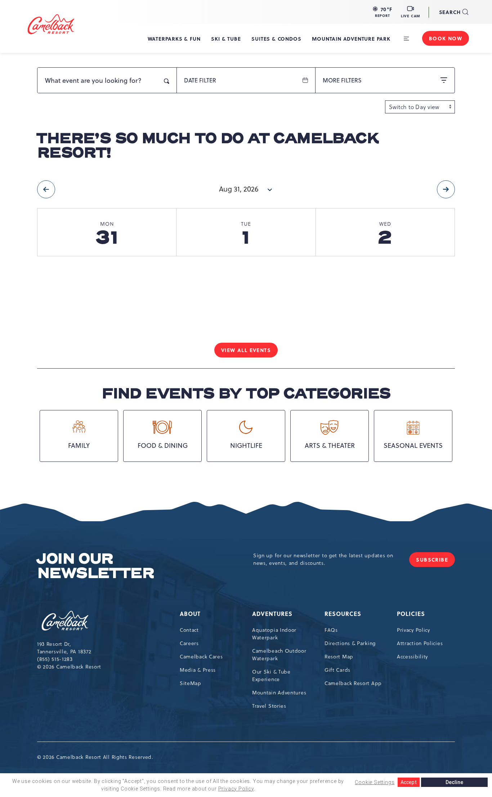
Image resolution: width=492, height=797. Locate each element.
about (190, 613)
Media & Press (198, 670)
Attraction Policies (420, 643)
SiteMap (190, 683)
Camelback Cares (201, 656)
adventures (272, 613)
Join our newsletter (95, 566)
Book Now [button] (445, 38)
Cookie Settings (374, 782)
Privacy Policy (413, 630)
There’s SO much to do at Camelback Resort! (207, 145)
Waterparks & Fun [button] (174, 38)
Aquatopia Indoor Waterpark (274, 633)
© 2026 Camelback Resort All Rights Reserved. (95, 757)
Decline (454, 782)
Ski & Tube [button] (226, 38)
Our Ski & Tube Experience (271, 675)
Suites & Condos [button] (276, 38)
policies (411, 613)
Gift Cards (337, 670)
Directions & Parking (350, 643)
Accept (409, 782)
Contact (189, 630)
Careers (189, 643)
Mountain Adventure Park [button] (351, 38)
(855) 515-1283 (55, 659)
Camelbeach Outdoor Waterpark (279, 654)
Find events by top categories (246, 394)
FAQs (331, 630)
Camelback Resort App (353, 683)
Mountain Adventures (279, 692)
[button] (382, 11)
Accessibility (412, 656)
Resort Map (339, 656)
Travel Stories (269, 706)
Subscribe (435, 561)
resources (343, 613)
